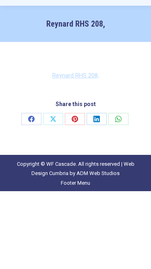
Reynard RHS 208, (75, 75)
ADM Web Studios (98, 173)
